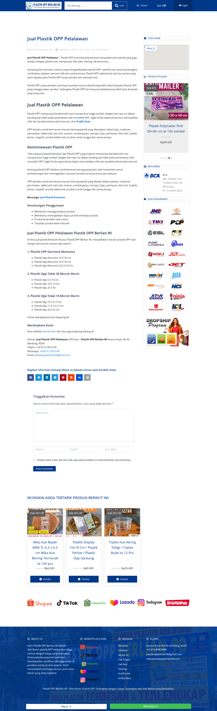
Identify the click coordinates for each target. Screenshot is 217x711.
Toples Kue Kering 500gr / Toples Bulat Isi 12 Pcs (122, 547)
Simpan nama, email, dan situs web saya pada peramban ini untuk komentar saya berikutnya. (84, 460)
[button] (30, 377)
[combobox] (88, 5)
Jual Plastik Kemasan (52, 197)
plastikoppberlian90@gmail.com (52, 355)
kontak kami (49, 331)
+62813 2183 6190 (50, 351)
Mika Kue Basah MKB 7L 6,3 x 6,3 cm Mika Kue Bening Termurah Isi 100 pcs (45, 553)
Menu (65, 706)
